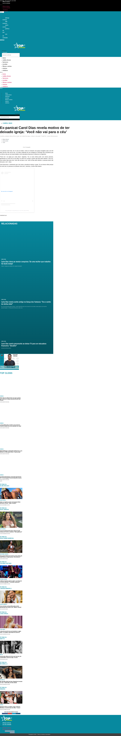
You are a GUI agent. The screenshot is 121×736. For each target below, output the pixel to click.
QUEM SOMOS (5, 26)
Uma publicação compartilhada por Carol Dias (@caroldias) (17, 210)
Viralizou (5, 70)
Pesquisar (4, 50)
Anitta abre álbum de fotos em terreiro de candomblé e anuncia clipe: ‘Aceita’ (10, 657)
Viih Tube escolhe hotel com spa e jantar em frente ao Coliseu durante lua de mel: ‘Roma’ (10, 399)
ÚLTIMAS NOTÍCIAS (6, 1)
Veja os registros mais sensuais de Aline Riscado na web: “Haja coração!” (10, 502)
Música (5, 68)
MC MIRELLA (2, 679)
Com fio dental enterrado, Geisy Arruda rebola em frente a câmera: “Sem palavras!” (11, 531)
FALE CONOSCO (5, 22)
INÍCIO (4, 58)
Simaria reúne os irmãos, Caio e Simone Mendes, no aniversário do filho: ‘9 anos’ (10, 707)
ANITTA (1, 654)
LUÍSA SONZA (2, 629)
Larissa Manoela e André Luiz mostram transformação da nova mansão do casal (10, 425)
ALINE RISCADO (3, 500)
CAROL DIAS (7, 123)
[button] (22, 4)
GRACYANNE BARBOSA (4, 554)
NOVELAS (5, 64)
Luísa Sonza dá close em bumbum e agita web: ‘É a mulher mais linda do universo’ (10, 632)
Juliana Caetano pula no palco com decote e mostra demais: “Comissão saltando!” (11, 581)
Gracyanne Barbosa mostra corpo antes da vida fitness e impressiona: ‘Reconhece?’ (11, 556)
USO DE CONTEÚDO (6, 3)
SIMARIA (1, 704)
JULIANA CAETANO (3, 579)
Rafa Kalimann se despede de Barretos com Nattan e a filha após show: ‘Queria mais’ (11, 451)
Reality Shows (7, 60)
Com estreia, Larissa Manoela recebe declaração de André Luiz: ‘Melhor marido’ (10, 606)
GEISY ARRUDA (2, 528)
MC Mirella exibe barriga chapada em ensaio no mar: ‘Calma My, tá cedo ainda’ (11, 682)
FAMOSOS (5, 62)
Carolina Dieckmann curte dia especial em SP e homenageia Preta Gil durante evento (11, 477)
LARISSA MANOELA (3, 604)
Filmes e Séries (7, 66)
